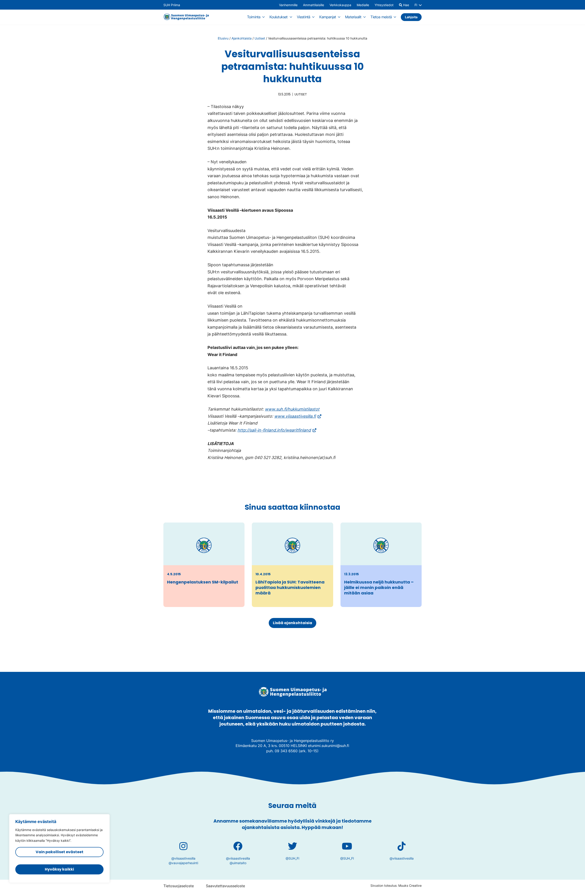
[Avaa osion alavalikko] (263, 17)
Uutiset (260, 38)
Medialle (363, 5)
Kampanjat (327, 17)
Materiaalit (353, 17)
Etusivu (223, 38)
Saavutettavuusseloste (225, 886)
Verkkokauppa (340, 5)
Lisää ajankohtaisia (292, 622)
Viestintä (303, 17)
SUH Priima (171, 5)
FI (416, 5)
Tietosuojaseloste (178, 886)
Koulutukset (278, 17)
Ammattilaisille (313, 5)
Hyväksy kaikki (59, 869)
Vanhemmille (288, 5)
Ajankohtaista (241, 38)
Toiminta (254, 17)
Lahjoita (411, 17)
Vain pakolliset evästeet (59, 852)
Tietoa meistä (381, 17)
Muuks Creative (410, 885)
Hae (405, 5)
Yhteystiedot (384, 5)
